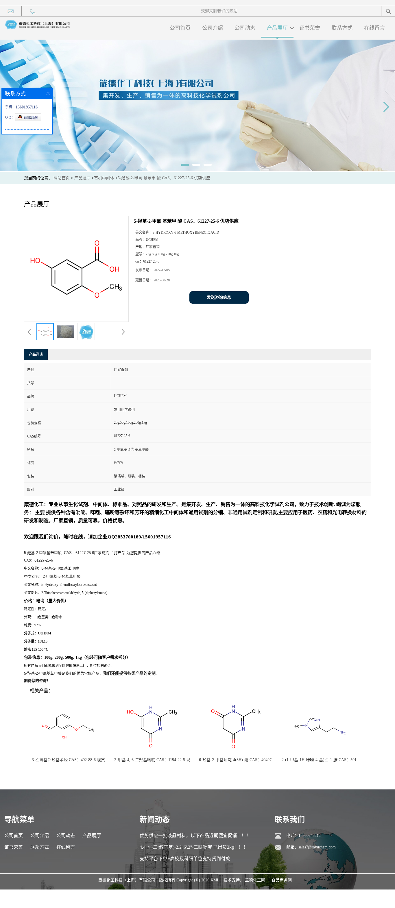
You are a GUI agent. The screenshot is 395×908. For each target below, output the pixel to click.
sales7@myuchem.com (317, 847)
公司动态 (245, 28)
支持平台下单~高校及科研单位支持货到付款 (185, 858)
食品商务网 (282, 880)
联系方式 (342, 28)
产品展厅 (277, 28)
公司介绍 (212, 28)
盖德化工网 (255, 880)
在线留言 (374, 28)
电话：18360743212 (303, 835)
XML (215, 880)
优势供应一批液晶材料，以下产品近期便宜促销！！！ (195, 835)
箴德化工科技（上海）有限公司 (126, 880)
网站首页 (61, 178)
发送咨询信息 (219, 297)
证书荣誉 (309, 28)
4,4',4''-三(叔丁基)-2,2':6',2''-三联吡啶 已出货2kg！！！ (194, 847)
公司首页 (180, 28)
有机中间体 (104, 178)
